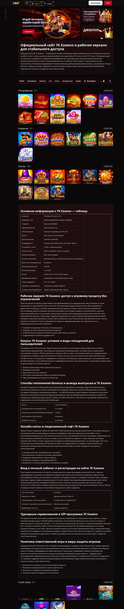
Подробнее (28, 32)
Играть (25, 107)
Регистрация (95, 3)
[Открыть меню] (27, 3)
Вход (108, 3)
